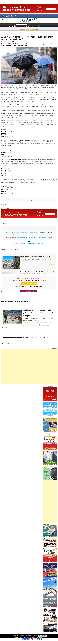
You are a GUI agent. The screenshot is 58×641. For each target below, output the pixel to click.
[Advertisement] (29, 364)
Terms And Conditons (19, 634)
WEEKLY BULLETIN (9, 14)
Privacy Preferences (42, 633)
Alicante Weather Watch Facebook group (17, 197)
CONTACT (5, 12)
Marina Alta (52, 41)
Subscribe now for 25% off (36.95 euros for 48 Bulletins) (33, 235)
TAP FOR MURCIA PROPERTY (29, 27)
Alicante (27, 84)
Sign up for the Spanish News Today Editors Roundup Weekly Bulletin (24, 229)
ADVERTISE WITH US (12, 12)
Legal (31, 634)
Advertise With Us (40, 634)
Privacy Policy (26, 634)
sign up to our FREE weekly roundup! (32, 241)
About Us (34, 634)
